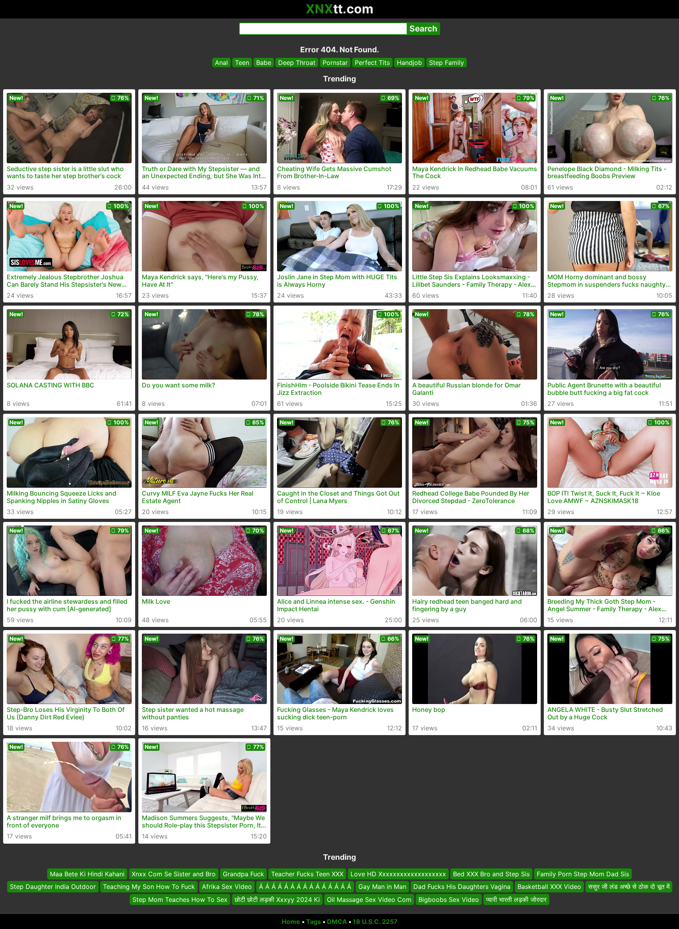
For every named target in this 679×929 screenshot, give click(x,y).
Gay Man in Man (382, 887)
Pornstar (335, 62)
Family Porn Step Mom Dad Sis (583, 874)
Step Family (446, 62)
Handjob (409, 62)
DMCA (337, 921)
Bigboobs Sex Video (448, 899)
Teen (242, 62)
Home (291, 921)
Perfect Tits (372, 62)
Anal (221, 62)
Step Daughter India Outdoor (53, 887)
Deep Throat (297, 62)
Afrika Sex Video (227, 887)
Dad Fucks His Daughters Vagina (461, 887)
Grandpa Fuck (243, 874)
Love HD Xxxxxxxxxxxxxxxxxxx (398, 874)
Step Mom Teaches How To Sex (180, 899)
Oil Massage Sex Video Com (369, 899)
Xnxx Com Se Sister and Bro (174, 874)
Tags (313, 921)
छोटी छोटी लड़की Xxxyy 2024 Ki (277, 899)
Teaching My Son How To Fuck (149, 887)
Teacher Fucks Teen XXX (307, 874)
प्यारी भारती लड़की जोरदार (516, 899)
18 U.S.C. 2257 (375, 921)
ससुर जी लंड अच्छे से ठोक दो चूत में (629, 887)
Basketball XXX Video (549, 887)
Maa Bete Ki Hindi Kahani (87, 874)
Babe (263, 62)
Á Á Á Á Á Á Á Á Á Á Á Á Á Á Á (305, 887)
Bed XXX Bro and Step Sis (491, 874)
